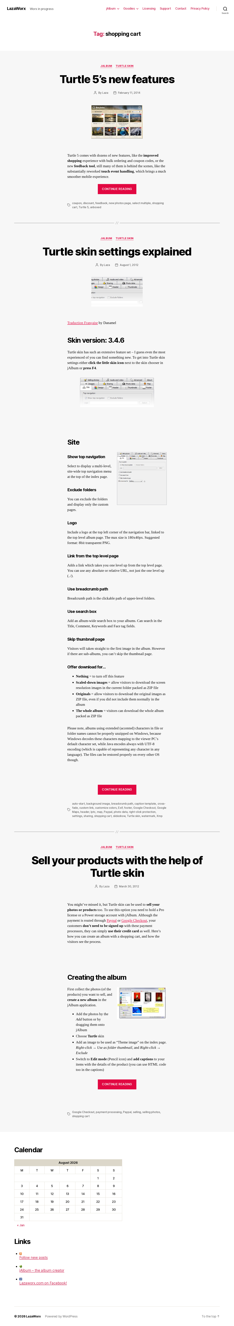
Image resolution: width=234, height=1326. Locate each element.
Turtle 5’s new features (117, 79)
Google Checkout (144, 807)
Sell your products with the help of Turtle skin (117, 866)
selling (137, 1112)
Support (165, 8)
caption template (145, 803)
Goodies (129, 8)
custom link (86, 807)
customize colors (106, 807)
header (84, 812)
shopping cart (103, 816)
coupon (77, 203)
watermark (148, 816)
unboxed (95, 207)
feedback (101, 203)
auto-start (78, 803)
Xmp (159, 816)
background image (98, 803)
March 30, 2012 (129, 886)
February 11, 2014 (129, 92)
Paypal (108, 812)
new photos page (120, 203)
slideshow (119, 816)
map (99, 812)
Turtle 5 (84, 207)
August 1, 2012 (129, 265)
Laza (105, 92)
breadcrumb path (122, 803)
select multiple (141, 203)
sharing (88, 816)
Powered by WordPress (61, 1316)
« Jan (20, 1225)
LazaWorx (16, 9)
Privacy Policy (200, 8)
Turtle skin (125, 66)
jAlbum (111, 8)
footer (128, 807)
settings (77, 816)
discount (88, 203)
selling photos (151, 1112)
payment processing (108, 1112)
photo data (120, 812)
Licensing (149, 8)
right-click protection (142, 812)
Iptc (93, 812)
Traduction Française (82, 323)
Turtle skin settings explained (116, 251)
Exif (120, 807)
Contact (180, 8)
